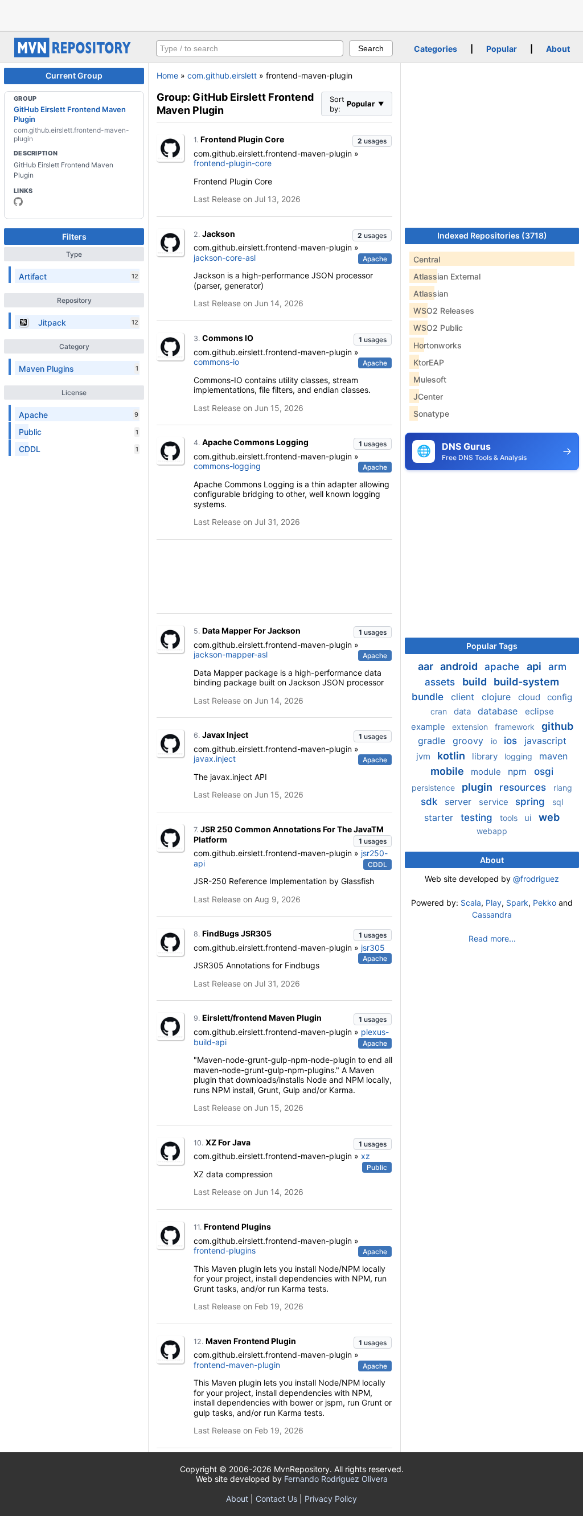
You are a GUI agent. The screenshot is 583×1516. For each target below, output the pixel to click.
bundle (429, 696)
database (499, 711)
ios (512, 740)
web (549, 817)
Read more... (492, 938)
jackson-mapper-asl (231, 654)
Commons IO (227, 338)
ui (529, 817)
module (487, 771)
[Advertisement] (291, 14)
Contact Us (276, 1498)
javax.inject (215, 758)
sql (557, 802)
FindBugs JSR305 (237, 933)
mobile (448, 771)
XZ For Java (228, 1142)
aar (427, 666)
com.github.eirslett (222, 75)
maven (553, 756)
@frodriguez (536, 879)
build (475, 682)
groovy (469, 740)
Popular (501, 49)
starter (440, 817)
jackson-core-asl (225, 257)
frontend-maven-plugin (237, 1365)
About (558, 49)
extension (471, 727)
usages (372, 141)
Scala (471, 902)
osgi (543, 771)
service (495, 801)
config (559, 697)
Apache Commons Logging (255, 442)
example (429, 726)
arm (557, 666)
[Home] (74, 54)
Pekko (544, 902)
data (463, 711)
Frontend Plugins (237, 1226)
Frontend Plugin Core (242, 139)
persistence (434, 787)
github (557, 726)
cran (439, 711)
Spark (517, 902)
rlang (562, 787)
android (460, 666)
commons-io (216, 362)
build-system (526, 682)
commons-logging (227, 466)
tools (510, 818)
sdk (430, 801)
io (495, 741)
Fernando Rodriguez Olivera (336, 1479)
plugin (478, 787)
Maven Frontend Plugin (251, 1341)
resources (524, 787)
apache (503, 666)
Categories (435, 49)
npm (518, 771)
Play (494, 902)
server (459, 801)
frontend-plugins (225, 1250)
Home (167, 75)
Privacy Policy (331, 1498)
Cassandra (492, 914)
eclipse (539, 711)
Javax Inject (225, 734)
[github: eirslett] (18, 201)
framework (516, 727)
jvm (424, 756)
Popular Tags (492, 646)
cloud (530, 697)
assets (441, 682)
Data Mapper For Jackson (251, 630)
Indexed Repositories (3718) (492, 235)
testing (478, 817)
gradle (433, 740)
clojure (498, 696)
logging (519, 756)
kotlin (452, 756)
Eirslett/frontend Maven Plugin (262, 1017)
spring (531, 801)
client (464, 696)
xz (365, 1156)
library (486, 756)
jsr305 (373, 947)
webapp (492, 831)
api (535, 666)
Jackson (218, 234)
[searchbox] (249, 48)
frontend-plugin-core (233, 163)
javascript (545, 740)
